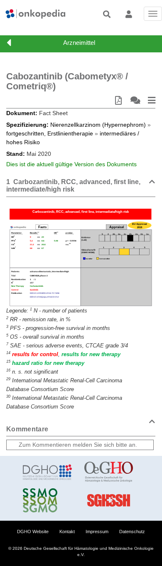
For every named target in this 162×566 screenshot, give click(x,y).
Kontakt (67, 531)
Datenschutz (132, 531)
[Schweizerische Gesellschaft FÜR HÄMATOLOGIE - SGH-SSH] (108, 500)
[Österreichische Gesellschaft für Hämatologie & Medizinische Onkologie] (108, 472)
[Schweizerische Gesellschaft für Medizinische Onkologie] (47, 500)
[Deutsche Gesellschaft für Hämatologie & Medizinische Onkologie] (47, 472)
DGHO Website (33, 531)
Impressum (97, 531)
